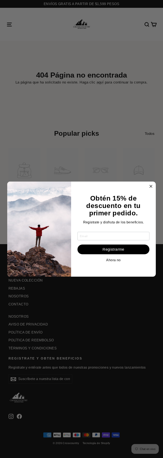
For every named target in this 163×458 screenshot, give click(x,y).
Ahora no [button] (113, 260)
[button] (151, 186)
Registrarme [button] (113, 249)
